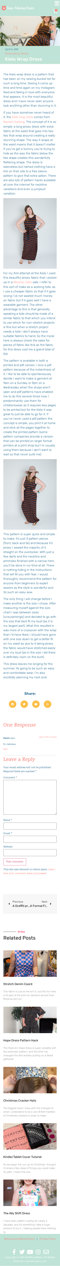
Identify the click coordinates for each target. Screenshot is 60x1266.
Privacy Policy (48, 1239)
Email (7, 833)
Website (7, 847)
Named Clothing (13, 122)
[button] (51, 4)
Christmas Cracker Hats (19, 1100)
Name (7, 820)
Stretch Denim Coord (17, 984)
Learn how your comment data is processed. (29, 871)
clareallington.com (36, 1261)
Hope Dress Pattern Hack (20, 1040)
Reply (5, 749)
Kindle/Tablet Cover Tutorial (22, 1157)
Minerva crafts (23, 282)
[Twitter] (22, 1252)
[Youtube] (30, 1252)
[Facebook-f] (14, 1252)
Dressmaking (12, 54)
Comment (10, 777)
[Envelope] (46, 1252)
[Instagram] (38, 1252)
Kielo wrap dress (22, 117)
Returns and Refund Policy (19, 1239)
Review (25, 54)
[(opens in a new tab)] (30, 963)
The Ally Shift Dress (16, 1213)
